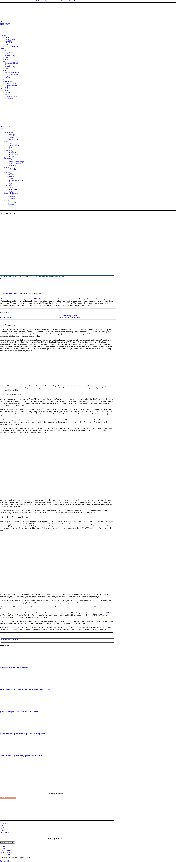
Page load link (4, 861)
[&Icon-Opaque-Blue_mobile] (56, 125)
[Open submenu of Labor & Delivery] (17, 193)
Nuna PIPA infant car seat (38, 299)
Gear (10, 293)
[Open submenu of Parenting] (11, 158)
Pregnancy (5, 293)
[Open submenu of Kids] (4, 61)
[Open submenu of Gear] (8, 167)
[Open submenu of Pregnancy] (12, 132)
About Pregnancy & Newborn (10, 639)
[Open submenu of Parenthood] (12, 151)
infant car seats (59, 276)
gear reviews (50, 276)
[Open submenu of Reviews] (11, 173)
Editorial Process (6, 850)
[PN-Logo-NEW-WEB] (88, 18)
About (3, 847)
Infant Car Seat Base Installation (69, 317)
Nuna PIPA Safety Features (68, 316)
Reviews (16, 293)
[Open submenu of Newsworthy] (9, 89)
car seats (42, 276)
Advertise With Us (6, 852)
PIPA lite (64, 305)
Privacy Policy (5, 854)
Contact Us (4, 848)
